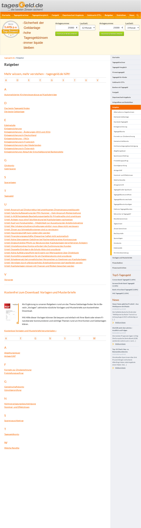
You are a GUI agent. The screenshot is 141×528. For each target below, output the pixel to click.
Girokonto (9, 165)
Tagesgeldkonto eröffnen (122, 195)
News (131, 15)
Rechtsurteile (118, 233)
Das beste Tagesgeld (121, 122)
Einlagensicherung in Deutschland (20, 135)
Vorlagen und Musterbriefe (122, 258)
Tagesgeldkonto (11, 434)
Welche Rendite (11, 448)
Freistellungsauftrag (13, 373)
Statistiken (121, 15)
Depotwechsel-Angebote (73, 15)
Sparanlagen (10, 182)
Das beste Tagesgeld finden (17, 108)
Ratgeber (109, 15)
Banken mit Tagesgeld (120, 87)
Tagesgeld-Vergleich (119, 67)
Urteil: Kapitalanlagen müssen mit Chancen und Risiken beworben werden (39, 266)
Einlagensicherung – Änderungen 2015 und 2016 (27, 131)
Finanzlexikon (117, 263)
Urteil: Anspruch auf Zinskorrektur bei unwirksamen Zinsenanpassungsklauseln (41, 209)
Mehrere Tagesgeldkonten (123, 209)
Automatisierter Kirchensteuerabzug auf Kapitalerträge (30, 94)
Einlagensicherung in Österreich (19, 148)
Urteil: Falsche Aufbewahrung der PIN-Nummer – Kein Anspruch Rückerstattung (42, 213)
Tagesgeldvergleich (40, 15)
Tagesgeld (8, 196)
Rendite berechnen (121, 219)
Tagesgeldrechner (21, 15)
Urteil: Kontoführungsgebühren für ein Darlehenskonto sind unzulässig (37, 256)
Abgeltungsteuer (12, 352)
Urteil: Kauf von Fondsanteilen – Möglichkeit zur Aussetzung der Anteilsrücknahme (43, 222)
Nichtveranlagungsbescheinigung (20, 403)
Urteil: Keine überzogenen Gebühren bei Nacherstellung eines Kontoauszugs (40, 239)
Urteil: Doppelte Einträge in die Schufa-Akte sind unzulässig (32, 249)
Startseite (6, 15)
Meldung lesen (120, 322)
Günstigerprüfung (12, 390)
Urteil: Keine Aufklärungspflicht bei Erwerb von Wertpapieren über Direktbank (41, 252)
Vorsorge (8, 279)
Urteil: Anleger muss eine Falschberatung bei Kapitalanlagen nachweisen (38, 219)
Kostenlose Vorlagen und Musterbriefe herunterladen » (30, 330)
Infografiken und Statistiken (122, 102)
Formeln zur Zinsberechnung (17, 369)
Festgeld (55, 15)
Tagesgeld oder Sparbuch (123, 190)
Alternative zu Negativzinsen (124, 112)
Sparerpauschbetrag (13, 420)
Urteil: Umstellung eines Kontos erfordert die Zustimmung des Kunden (37, 246)
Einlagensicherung (13, 128)
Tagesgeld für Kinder (119, 77)
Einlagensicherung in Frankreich (19, 141)
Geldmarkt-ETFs (94, 15)
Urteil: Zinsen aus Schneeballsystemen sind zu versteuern (31, 229)
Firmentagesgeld (118, 72)
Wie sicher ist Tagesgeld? (122, 214)
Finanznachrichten (119, 268)
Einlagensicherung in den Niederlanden (22, 145)
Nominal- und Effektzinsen (16, 407)
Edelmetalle (9, 125)
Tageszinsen (118, 224)
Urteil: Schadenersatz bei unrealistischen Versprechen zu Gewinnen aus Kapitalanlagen (45, 259)
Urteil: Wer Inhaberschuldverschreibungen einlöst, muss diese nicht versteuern (41, 226)
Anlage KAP (10, 356)
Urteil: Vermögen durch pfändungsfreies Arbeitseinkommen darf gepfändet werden (43, 262)
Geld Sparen (10, 168)
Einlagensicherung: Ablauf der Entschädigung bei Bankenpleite (33, 151)
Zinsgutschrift (119, 185)
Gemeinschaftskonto (14, 386)
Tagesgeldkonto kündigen (123, 204)
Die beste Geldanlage (14, 111)
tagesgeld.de (9, 58)
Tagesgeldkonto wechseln (123, 199)
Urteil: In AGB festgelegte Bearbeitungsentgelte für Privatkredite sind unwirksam (42, 216)
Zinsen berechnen (120, 229)
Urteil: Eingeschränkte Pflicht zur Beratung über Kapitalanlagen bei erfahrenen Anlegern (46, 242)
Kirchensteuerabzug (121, 253)
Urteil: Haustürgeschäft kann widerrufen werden (27, 232)
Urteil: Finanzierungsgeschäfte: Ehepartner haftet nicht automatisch (36, 236)
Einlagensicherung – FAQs (16, 138)
